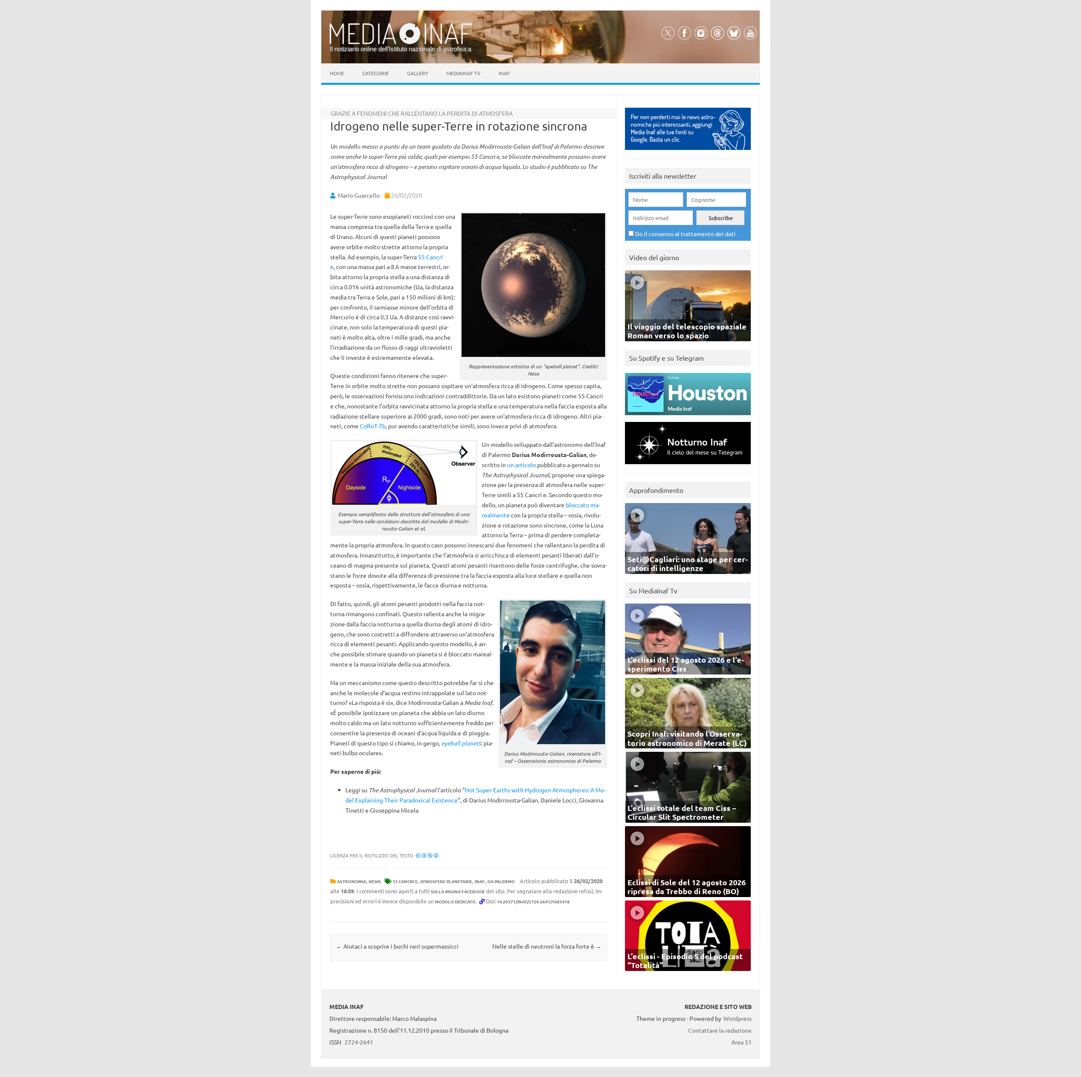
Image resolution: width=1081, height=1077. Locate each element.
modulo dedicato (455, 901)
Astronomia (351, 881)
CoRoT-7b (373, 426)
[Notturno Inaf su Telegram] (688, 466)
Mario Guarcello (359, 195)
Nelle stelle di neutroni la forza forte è (546, 946)
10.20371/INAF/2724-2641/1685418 (533, 901)
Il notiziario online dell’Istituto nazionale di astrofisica (400, 48)
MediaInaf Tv (463, 73)
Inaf (504, 73)
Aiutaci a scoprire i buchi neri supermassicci (397, 946)
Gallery (417, 73)
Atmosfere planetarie (446, 881)
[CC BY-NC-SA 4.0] (427, 855)
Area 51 (741, 1042)
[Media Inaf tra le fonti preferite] (688, 151)
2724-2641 (359, 1042)
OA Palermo (501, 881)
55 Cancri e (405, 881)
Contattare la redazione (720, 1030)
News (375, 881)
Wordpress (737, 1018)
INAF (480, 881)
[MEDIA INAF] (401, 42)
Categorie (375, 73)
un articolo (521, 464)
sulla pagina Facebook (458, 891)
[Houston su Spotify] (688, 417)
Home (337, 73)
